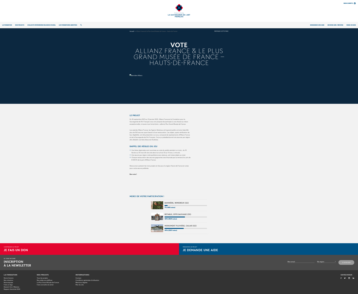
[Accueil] (179, 11)
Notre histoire (8, 278)
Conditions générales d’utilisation (87, 280)
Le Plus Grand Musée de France (48, 282)
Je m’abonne (346, 262)
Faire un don (351, 25)
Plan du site (80, 285)
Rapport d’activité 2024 (12, 289)
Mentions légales (81, 282)
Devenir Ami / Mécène (335, 25)
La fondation (7, 25)
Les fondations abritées (68, 25)
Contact (78, 278)
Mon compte (348, 3)
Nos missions (8, 280)
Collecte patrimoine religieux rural (41, 25)
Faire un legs (8, 285)
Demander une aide (317, 25)
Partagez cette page (221, 31)
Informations (82, 275)
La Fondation (10, 275)
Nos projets (19, 25)
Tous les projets (42, 278)
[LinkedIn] (353, 278)
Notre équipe (8, 282)
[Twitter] (345, 278)
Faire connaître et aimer (45, 285)
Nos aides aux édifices (44, 280)
